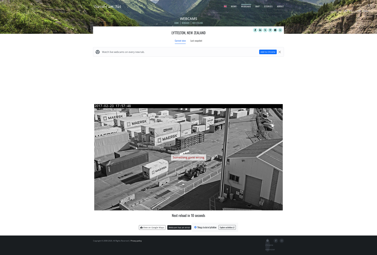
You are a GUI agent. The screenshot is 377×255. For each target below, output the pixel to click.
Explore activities (226, 227)
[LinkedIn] (260, 30)
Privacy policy (136, 240)
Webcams (246, 6)
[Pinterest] (270, 30)
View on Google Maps (153, 227)
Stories (268, 6)
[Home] (109, 6)
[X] (265, 30)
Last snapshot (196, 40)
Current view (180, 40)
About (280, 6)
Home (234, 6)
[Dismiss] (279, 52)
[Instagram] (282, 240)
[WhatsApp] (280, 30)
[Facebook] (255, 30)
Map (258, 6)
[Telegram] (275, 30)
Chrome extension (267, 247)
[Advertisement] (188, 79)
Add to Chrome (268, 51)
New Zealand (197, 22)
